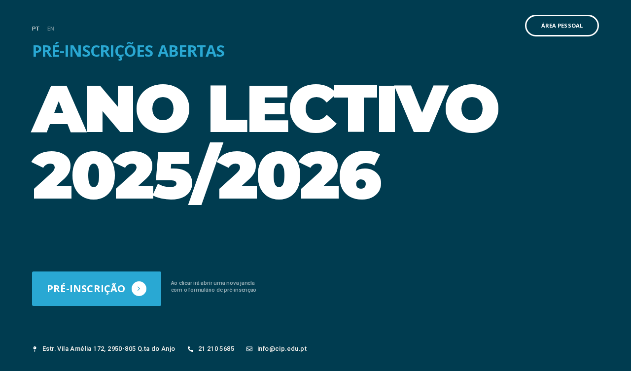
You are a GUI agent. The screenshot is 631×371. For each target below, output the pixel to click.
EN (51, 29)
